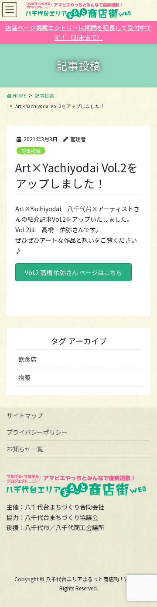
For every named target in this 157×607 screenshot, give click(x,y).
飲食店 (27, 359)
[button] (73, 272)
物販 (24, 377)
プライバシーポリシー (37, 432)
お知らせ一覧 (25, 448)
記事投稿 (31, 150)
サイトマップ (25, 415)
